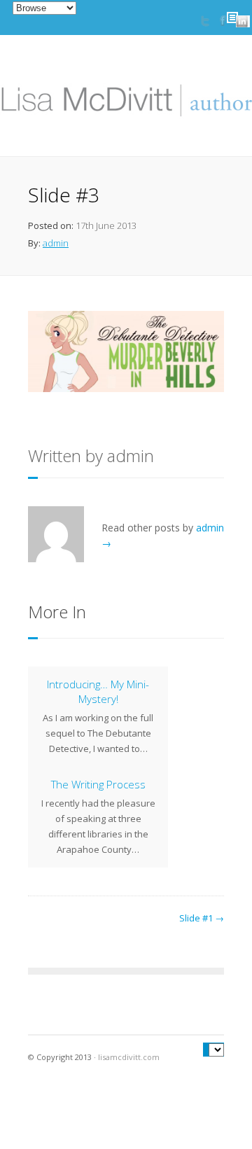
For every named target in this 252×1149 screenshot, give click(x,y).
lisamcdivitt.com (129, 1057)
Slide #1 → (201, 918)
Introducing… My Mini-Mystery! (98, 691)
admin (56, 243)
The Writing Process (98, 784)
